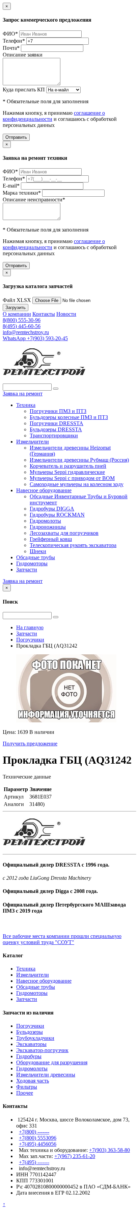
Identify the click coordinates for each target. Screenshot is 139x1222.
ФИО (10, 34)
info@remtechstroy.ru (26, 332)
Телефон (14, 41)
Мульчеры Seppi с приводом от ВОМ (72, 478)
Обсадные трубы (35, 557)
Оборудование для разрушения (51, 1062)
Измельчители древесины (45, 1074)
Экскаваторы (31, 1044)
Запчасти (26, 569)
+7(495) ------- (34, 1162)
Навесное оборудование (44, 490)
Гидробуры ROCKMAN (57, 515)
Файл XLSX (17, 300)
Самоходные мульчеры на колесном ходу (76, 484)
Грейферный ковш (51, 539)
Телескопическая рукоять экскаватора (73, 545)
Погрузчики (30, 1026)
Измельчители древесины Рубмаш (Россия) (79, 460)
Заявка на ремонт (23, 393)
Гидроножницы (48, 527)
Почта (11, 48)
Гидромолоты (45, 521)
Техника (25, 405)
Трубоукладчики (35, 1038)
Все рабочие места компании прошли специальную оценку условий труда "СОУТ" (62, 939)
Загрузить (15, 307)
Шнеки (38, 551)
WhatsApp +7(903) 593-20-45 (35, 338)
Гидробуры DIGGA (52, 508)
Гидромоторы (32, 563)
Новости (66, 314)
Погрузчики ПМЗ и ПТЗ (58, 411)
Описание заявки (23, 55)
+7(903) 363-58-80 (109, 1150)
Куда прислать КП (24, 89)
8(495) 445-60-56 (21, 326)
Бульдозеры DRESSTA (56, 429)
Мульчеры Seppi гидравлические (67, 472)
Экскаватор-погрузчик (42, 1050)
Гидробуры (28, 1056)
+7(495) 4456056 (37, 1144)
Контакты (43, 314)
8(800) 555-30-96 (21, 320)
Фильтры (26, 1087)
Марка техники (22, 193)
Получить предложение (30, 743)
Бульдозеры (29, 1032)
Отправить (16, 137)
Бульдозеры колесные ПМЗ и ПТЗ (69, 417)
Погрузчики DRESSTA (56, 423)
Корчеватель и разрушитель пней (68, 466)
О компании (17, 314)
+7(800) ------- (34, 1132)
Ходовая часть (32, 1081)
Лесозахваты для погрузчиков (64, 533)
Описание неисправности (34, 199)
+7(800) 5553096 (37, 1138)
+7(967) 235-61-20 (74, 1156)
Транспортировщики (54, 435)
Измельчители (32, 441)
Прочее (24, 1093)
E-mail (11, 186)
